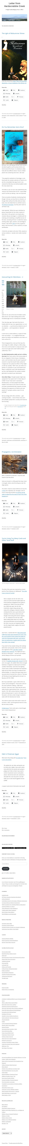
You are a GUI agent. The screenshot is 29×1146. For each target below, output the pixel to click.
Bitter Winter (5, 1104)
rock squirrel (20, 406)
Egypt (8, 818)
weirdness (23, 440)
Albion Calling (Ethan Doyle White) (9, 1002)
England (9, 742)
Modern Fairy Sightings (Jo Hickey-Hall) (11, 1068)
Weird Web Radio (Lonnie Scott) (9, 1093)
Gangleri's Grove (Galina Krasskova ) (10, 1016)
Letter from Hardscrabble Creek (14, 4)
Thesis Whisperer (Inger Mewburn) (10, 908)
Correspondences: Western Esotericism (11, 902)
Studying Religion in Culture (8, 906)
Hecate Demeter (5, 1019)
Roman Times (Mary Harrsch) (8, 942)
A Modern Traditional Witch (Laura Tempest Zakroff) (14, 999)
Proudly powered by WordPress (16, 1143)
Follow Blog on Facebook (8, 835)
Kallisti (3, 1021)
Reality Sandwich (6, 970)
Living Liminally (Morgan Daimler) (9, 1023)
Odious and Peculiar (6, 967)
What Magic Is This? (6, 1095)
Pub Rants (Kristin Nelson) (8, 925)
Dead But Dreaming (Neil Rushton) (10, 1006)
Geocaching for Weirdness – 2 (12, 277)
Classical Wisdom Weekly (7, 938)
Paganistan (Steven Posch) (8, 1035)
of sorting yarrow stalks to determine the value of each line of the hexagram (14, 494)
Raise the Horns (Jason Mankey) (9, 1038)
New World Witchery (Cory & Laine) (10, 1070)
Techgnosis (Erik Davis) (7, 976)
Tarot (8, 267)
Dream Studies (5, 987)
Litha (8, 115)
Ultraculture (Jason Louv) (7, 1087)
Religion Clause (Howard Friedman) (10, 1114)
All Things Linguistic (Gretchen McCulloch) (11, 897)
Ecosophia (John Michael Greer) (9, 1012)
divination (4, 115)
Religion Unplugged (6, 1121)
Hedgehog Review (6, 961)
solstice (21, 115)
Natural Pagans (5, 1027)
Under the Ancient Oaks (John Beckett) (10, 1044)
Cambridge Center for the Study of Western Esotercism (14, 901)
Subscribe (5, 868)
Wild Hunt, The (5, 1046)
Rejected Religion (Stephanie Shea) (10, 1074)
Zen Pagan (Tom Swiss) (7, 1048)
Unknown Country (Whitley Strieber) (10, 1089)
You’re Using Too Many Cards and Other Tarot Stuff (14, 539)
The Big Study (5, 978)
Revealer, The (5, 1123)
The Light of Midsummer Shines (13, 33)
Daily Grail (4, 955)
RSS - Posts (4, 828)
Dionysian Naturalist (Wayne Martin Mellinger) (12, 1008)
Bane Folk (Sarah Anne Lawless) (9, 1004)
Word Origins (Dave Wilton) (8, 912)
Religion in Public (6, 1116)
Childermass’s (5, 708)
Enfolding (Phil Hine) (6, 1014)
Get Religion (4, 1106)
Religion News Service (7, 1117)
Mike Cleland (5, 1067)
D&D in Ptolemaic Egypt (10, 754)
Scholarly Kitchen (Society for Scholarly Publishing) (13, 927)
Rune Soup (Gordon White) (8, 1078)
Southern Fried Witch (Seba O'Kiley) (10, 1042)
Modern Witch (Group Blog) (8, 1025)
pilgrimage (9, 440)
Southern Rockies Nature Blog (9, 974)
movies (12, 742)
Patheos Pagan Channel (7, 1036)
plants (8, 528)
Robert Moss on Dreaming (8, 989)
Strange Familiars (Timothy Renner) (10, 1080)
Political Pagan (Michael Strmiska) (9, 968)
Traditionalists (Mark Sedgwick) (9, 910)
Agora (3, 1001)
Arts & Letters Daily (6, 952)
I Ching (3, 490)
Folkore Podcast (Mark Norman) (9, 1065)
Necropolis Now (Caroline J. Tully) (9, 1029)
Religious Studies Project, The (8, 1076)
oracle (17, 115)
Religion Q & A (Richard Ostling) (9, 1119)
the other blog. (23, 405)
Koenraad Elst (5, 963)
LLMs (13, 223)
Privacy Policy (5, 1143)
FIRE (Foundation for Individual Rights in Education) (14, 904)
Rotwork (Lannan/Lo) (7, 1040)
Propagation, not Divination (11, 452)
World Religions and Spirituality (9, 914)
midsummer (12, 115)
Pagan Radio (5, 1072)
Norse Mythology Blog (7, 1031)
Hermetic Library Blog (7, 923)
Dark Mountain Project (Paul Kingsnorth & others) (13, 957)
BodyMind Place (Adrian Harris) (9, 953)
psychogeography (16, 440)
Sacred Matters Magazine (7, 972)
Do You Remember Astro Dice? (13, 127)
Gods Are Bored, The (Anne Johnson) (10, 1018)
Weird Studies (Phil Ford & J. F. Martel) (10, 1091)
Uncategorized (16, 113)
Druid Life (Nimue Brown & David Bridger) (11, 1010)
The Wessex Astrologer (8, 204)
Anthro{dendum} (6, 899)
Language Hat (5, 965)
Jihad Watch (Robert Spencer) (8, 1108)
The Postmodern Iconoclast (8, 1082)
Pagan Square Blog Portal (7, 1033)
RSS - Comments (5, 830)
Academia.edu (5, 895)
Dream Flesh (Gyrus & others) (8, 959)
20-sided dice (19, 758)
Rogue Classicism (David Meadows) (10, 940)
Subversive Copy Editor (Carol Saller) (10, 929)
